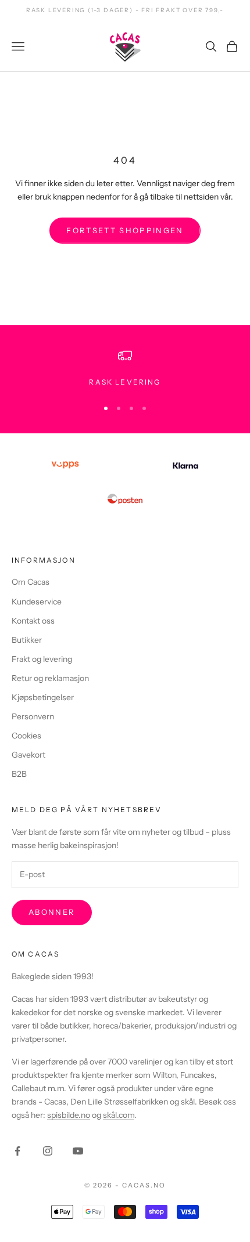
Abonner (51, 912)
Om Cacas (30, 582)
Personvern (33, 716)
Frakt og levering (42, 659)
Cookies (26, 735)
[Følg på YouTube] (78, 1151)
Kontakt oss (33, 620)
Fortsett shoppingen (124, 230)
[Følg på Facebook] (17, 1151)
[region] (125, 368)
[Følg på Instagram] (47, 1151)
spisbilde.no (68, 1115)
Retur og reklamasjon (50, 678)
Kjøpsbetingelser (43, 697)
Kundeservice (37, 601)
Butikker (27, 640)
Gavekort (28, 754)
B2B (19, 774)
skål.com (118, 1115)
